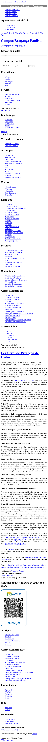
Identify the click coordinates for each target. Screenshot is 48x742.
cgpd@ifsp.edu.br (20, 540)
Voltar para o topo (7, 575)
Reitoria (8, 104)
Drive (8, 341)
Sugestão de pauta (11, 723)
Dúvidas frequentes (12, 94)
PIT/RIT (8, 260)
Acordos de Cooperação (13, 284)
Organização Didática (13, 231)
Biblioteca (9, 120)
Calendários (9, 217)
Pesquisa (8, 235)
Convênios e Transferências (15, 303)
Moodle (9, 333)
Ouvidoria (9, 102)
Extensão (8, 195)
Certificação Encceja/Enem (14, 276)
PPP (6, 167)
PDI (6, 165)
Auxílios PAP (10, 211)
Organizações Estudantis (14, 233)
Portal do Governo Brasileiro (18, 6)
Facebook (8, 690)
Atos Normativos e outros (14, 250)
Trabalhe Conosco (11, 146)
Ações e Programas (12, 297)
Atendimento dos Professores (15, 209)
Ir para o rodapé (11, 16)
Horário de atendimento (13, 161)
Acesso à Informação (12, 100)
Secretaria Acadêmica (13, 239)
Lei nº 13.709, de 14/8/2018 (25, 380)
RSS (7, 698)
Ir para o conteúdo (12, 10)
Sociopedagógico (11, 241)
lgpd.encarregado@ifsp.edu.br (15, 544)
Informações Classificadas (14, 312)
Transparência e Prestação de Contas (18, 320)
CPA (7, 171)
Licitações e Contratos (13, 278)
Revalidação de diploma (13, 286)
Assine (7, 710)
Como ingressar (10, 187)
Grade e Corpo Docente (13, 163)
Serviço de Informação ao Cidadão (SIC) (19, 314)
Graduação (9, 191)
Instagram (8, 694)
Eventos (8, 175)
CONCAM (9, 169)
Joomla (34, 734)
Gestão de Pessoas (11, 254)
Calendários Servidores (13, 252)
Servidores (9, 159)
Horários (8, 225)
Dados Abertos (10, 318)
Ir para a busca (11, 14)
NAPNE (8, 229)
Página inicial (5, 110)
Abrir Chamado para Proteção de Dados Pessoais (22, 538)
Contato (8, 96)
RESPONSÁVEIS (12, 128)
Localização (9, 98)
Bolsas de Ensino (11, 213)
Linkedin (8, 696)
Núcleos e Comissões (12, 173)
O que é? (8, 708)
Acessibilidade (10, 25)
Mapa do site (9, 29)
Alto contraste (10, 27)
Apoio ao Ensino (11, 207)
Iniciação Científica (12, 227)
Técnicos (8, 189)
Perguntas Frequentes (12, 316)
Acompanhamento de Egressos (16, 280)
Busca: (5, 66)
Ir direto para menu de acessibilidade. (14, 2)
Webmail (9, 337)
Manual (11, 549)
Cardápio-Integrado (12, 219)
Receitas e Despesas (12, 305)
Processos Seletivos (12, 144)
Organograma (10, 157)
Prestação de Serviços (13, 177)
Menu (5, 132)
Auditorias (9, 301)
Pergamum (10, 335)
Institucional (9, 155)
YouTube (8, 692)
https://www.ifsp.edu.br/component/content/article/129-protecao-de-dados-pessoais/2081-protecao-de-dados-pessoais (24, 566)
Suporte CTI (9, 264)
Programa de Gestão (12, 266)
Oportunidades (10, 282)
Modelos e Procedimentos (14, 258)
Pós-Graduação (10, 193)
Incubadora (9, 122)
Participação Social (12, 299)
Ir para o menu (11, 12)
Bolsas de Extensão (12, 215)
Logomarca (9, 256)
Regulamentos (10, 237)
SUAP (7, 126)
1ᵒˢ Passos (8, 204)
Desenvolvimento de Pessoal (15, 322)
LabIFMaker (9, 124)
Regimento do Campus (13, 262)
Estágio (8, 221)
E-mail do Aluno (12, 339)
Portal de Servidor (31, 557)
